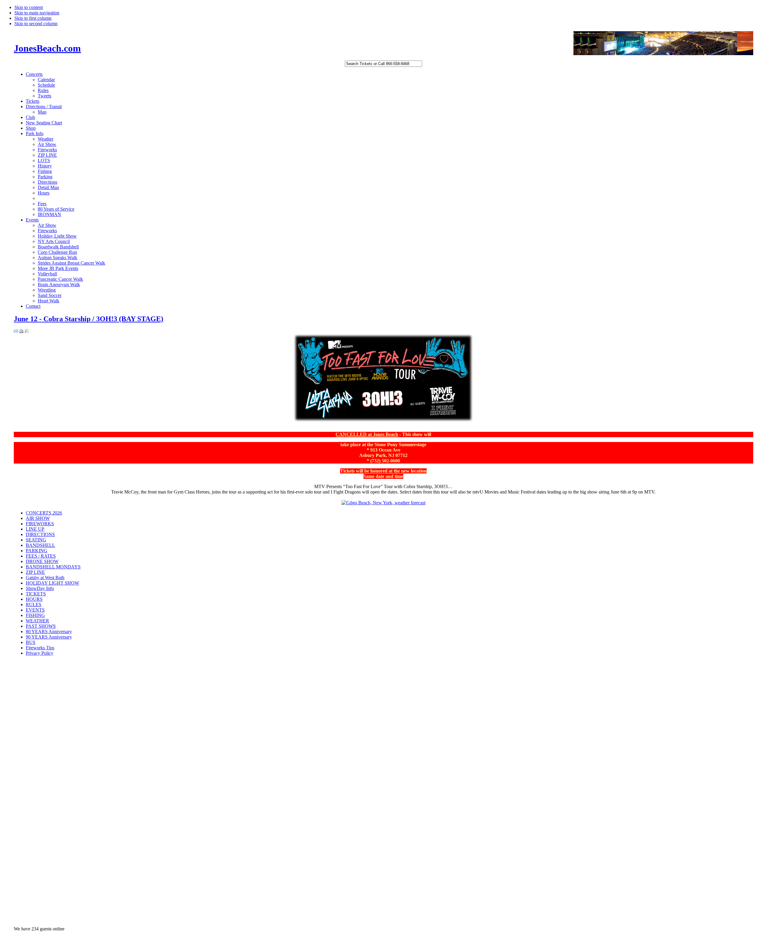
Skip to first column (33, 18)
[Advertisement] (38, 756)
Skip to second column (36, 23)
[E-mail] (16, 331)
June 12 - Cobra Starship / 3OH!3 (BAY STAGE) (88, 319)
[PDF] (27, 331)
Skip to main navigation (36, 12)
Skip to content (28, 7)
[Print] (21, 331)
